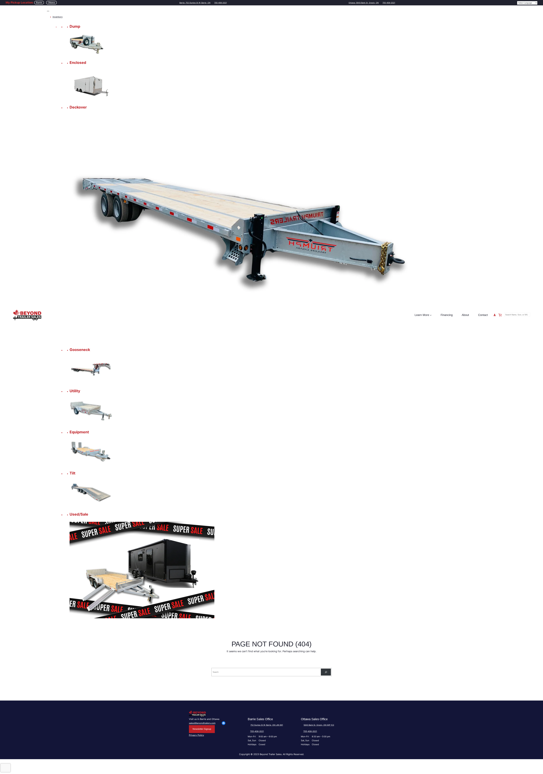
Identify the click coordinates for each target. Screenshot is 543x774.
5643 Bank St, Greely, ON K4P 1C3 (319, 725)
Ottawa (51, 2)
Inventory (58, 16)
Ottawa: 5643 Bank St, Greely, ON (364, 3)
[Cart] (500, 315)
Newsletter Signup (202, 729)
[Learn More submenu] (431, 315)
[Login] (495, 315)
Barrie (39, 2)
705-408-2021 (220, 3)
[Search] (326, 672)
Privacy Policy (196, 735)
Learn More (422, 314)
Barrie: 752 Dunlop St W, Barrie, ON (194, 3)
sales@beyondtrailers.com (202, 723)
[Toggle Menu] (48, 11)
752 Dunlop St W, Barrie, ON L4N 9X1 (266, 725)
